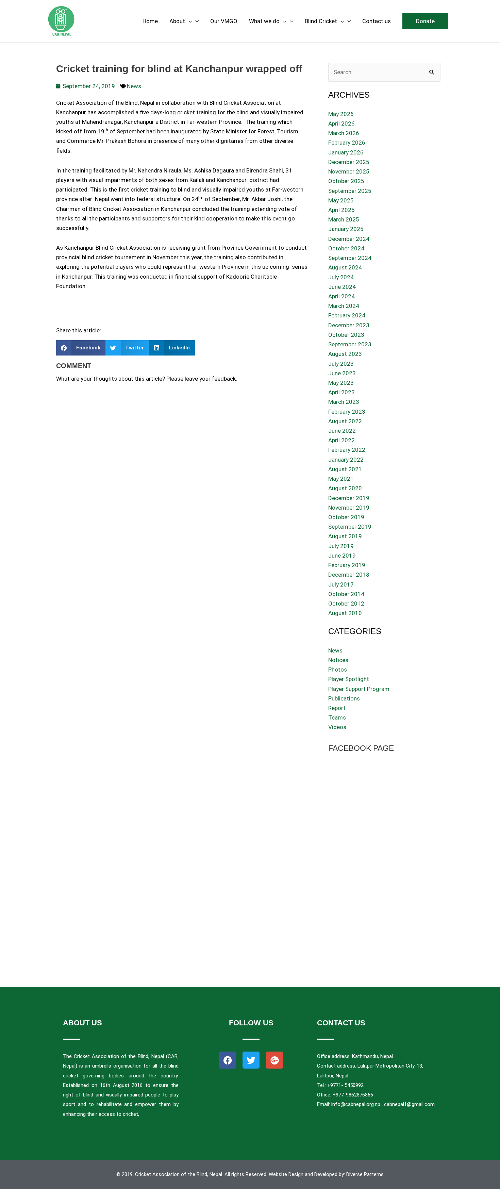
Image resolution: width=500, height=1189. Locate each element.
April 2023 (341, 392)
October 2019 (346, 517)
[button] (425, 21)
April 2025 (341, 210)
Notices (338, 660)
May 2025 (341, 200)
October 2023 (346, 334)
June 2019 (342, 555)
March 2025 (343, 219)
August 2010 (345, 613)
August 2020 (345, 488)
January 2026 (346, 152)
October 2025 (346, 181)
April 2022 (341, 440)
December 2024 (348, 238)
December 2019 (348, 498)
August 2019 (345, 536)
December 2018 (348, 574)
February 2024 (346, 315)
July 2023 (341, 363)
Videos (337, 727)
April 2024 (341, 296)
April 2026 (341, 123)
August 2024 (345, 267)
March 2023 (343, 401)
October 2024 (346, 248)
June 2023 (342, 373)
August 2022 (345, 421)
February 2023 (346, 411)
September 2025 (349, 190)
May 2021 (341, 478)
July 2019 (341, 546)
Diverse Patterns (365, 1174)
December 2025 (348, 162)
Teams (337, 717)
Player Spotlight (348, 679)
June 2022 (342, 430)
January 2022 (346, 459)
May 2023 (341, 382)
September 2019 (349, 526)
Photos (337, 669)
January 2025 (346, 229)
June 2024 (342, 286)
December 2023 (348, 325)
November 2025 (348, 171)
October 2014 (346, 594)
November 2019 (348, 507)
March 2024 (343, 305)
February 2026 (346, 142)
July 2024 (341, 277)
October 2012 (346, 603)
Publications (344, 698)
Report (337, 708)
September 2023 (349, 344)
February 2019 (346, 565)
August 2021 (345, 469)
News (134, 86)
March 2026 (343, 133)
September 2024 (349, 257)
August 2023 (345, 353)
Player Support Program (358, 689)
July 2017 (341, 584)
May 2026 (341, 114)
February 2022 (346, 449)
